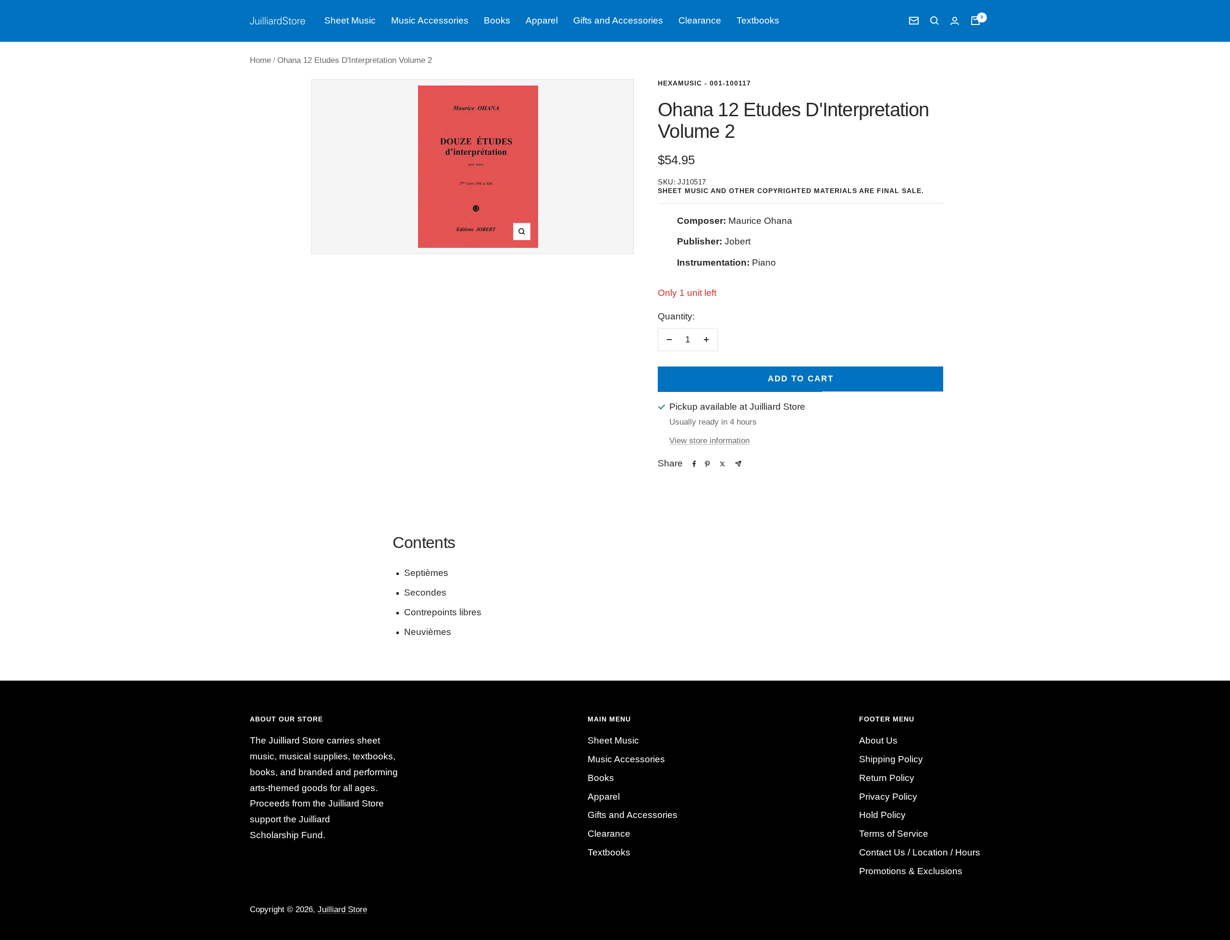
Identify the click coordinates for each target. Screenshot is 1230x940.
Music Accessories (429, 20)
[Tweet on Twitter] (722, 464)
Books (497, 20)
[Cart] (975, 20)
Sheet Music (350, 20)
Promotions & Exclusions (910, 871)
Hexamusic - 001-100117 (704, 83)
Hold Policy (882, 815)
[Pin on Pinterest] (707, 464)
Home (260, 60)
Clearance (699, 20)
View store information (709, 440)
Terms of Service (893, 834)
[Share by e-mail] (738, 464)
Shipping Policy (891, 759)
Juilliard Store (342, 909)
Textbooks (758, 20)
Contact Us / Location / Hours (919, 852)
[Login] (954, 21)
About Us (878, 740)
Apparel (542, 20)
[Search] (934, 20)
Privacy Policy (888, 797)
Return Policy (886, 778)
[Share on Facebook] (694, 464)
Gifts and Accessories (618, 20)
